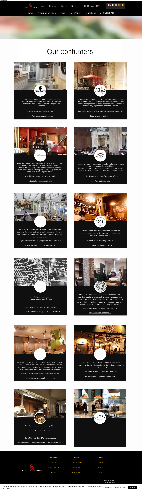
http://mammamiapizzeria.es (100, 313)
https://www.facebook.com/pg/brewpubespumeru (40, 311)
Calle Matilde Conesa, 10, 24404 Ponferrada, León (100, 308)
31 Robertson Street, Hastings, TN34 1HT (100, 241)
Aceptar (132, 487)
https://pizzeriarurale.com (100, 116)
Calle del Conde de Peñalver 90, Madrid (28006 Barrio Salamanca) (100, 111)
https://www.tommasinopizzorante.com (40, 378)
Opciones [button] (108, 487)
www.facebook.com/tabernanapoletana (100, 376)
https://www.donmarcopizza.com (40, 116)
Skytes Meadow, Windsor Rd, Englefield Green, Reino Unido (40, 241)
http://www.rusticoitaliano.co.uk (100, 245)
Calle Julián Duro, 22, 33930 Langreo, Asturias (40, 307)
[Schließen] (139, 487)
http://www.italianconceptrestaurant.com (40, 245)
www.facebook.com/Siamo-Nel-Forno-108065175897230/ (40, 442)
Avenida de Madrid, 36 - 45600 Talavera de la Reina (100, 176)
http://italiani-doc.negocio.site (40, 181)
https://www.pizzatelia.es (100, 181)
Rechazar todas (120, 487)
